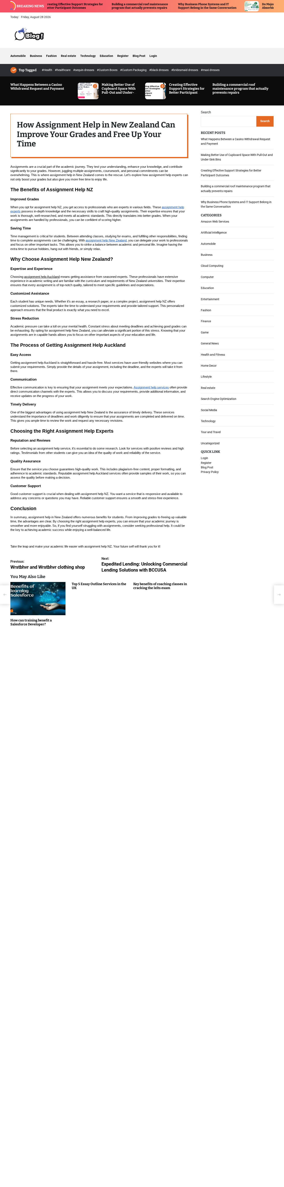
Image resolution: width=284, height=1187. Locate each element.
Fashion (51, 56)
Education (106, 56)
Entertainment (210, 299)
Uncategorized (210, 443)
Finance (206, 321)
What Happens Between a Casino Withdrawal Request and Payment (37, 87)
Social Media (209, 410)
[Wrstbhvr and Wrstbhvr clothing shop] (5, 594)
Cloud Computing (212, 265)
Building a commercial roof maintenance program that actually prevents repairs (113, 6)
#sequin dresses (84, 70)
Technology (88, 56)
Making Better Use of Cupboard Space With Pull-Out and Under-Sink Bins (119, 91)
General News (210, 343)
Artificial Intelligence (214, 232)
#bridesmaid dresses (185, 70)
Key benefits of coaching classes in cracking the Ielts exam (160, 586)
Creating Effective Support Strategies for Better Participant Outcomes (48, 6)
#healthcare (63, 70)
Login (153, 56)
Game (205, 332)
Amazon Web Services (215, 221)
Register (122, 56)
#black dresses (159, 70)
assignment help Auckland (42, 276)
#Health (47, 70)
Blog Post (139, 56)
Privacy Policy (210, 472)
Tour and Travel (211, 432)
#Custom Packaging (133, 70)
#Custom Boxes (107, 70)
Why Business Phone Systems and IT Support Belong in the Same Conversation (181, 6)
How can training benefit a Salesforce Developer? (31, 622)
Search (206, 112)
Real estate (68, 56)
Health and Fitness (213, 354)
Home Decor (209, 365)
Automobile (18, 56)
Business (36, 56)
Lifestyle (206, 376)
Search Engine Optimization (218, 399)
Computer (207, 276)
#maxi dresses (210, 70)
